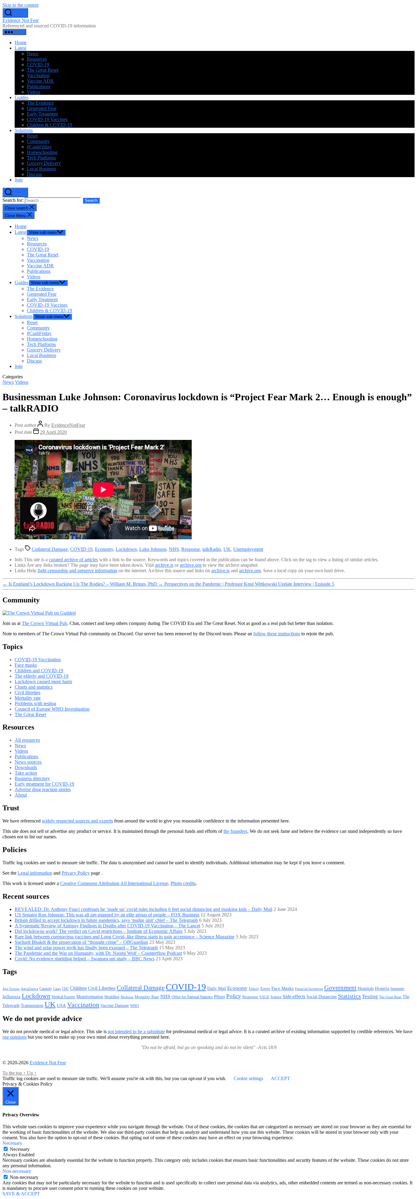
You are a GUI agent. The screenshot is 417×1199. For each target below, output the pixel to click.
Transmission (32, 1005)
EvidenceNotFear (68, 425)
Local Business (41, 168)
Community (38, 141)
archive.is (164, 565)
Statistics (349, 996)
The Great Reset (42, 70)
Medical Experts (63, 997)
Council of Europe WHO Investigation (52, 709)
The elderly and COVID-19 (41, 676)
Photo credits (183, 883)
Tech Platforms (41, 157)
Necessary (20, 1149)
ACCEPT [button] (280, 1078)
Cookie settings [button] (248, 1078)
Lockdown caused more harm (43, 681)
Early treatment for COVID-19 (44, 784)
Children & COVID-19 (49, 124)
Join (19, 179)
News (32, 53)
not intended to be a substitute (136, 1031)
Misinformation (89, 996)
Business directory (32, 778)
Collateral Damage (50, 549)
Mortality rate (28, 698)
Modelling (111, 997)
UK (227, 549)
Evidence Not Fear (20, 20)
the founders (235, 831)
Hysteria (382, 988)
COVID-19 (38, 64)
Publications (38, 86)
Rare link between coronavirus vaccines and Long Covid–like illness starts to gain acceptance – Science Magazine (124, 936)
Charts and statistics (34, 687)
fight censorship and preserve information (77, 570)
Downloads (26, 767)
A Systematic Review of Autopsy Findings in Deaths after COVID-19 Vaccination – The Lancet (107, 925)
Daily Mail (216, 988)
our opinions (14, 1037)
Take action (26, 773)
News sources (28, 762)
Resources (37, 59)
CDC (65, 988)
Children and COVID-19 (39, 670)
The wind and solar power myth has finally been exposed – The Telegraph (86, 947)
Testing (370, 996)
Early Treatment (42, 113)
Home (21, 42)
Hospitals (366, 988)
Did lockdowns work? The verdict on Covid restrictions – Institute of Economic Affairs (99, 931)
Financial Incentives (309, 988)
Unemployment (248, 549)
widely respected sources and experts (77, 820)
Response (190, 549)
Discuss (34, 174)
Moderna (127, 997)
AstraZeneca (29, 988)
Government (340, 987)
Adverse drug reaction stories (43, 789)
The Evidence (40, 102)
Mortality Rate (147, 996)
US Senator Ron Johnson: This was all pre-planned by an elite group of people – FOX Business (107, 914)
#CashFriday (39, 146)
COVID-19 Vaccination (38, 659)
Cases (57, 988)
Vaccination (38, 75)
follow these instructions (276, 633)
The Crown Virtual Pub (44, 623)
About (21, 795)
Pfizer (219, 996)
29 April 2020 (53, 432)
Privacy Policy (76, 873)
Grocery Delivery (44, 163)
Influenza (11, 996)
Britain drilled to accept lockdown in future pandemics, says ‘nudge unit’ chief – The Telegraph (106, 920)
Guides (21, 97)
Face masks (26, 665)
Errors (265, 988)
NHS (174, 549)
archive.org (190, 565)
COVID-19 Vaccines (47, 119)
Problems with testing (35, 703)
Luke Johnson (152, 549)
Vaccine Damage (114, 1005)
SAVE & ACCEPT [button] (21, 1193)
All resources (27, 740)
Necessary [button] (12, 1143)
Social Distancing (321, 996)
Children (78, 988)
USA (61, 1005)
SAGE (264, 997)
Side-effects (294, 996)
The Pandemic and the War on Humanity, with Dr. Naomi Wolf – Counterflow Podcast (98, 953)
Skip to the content (20, 5)
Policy (233, 996)
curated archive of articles (73, 559)
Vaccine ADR (40, 81)
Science (275, 997)
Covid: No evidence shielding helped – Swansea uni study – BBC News (84, 958)
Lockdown (126, 549)
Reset (32, 135)
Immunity (397, 988)
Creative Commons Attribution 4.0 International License (114, 883)
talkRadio (211, 549)
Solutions (24, 130)
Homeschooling (42, 152)
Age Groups (11, 988)
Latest (20, 48)
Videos (33, 92)
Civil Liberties (101, 988)
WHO (134, 1006)
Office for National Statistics (192, 997)
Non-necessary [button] (16, 1171)
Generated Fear (41, 108)
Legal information (35, 873)
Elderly (254, 988)
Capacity (45, 989)
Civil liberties (27, 692)
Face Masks (282, 988)
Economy (104, 549)
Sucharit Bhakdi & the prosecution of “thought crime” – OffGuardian (81, 942)
